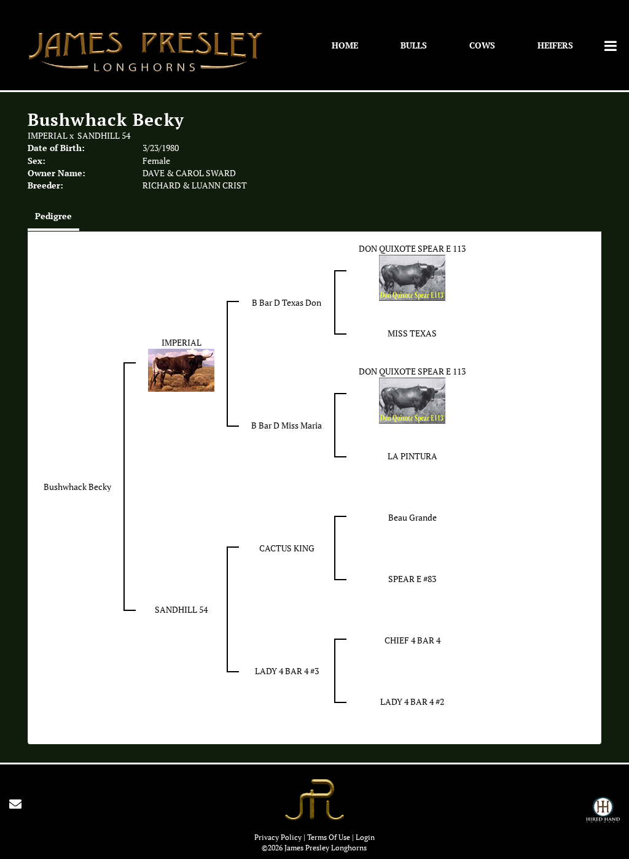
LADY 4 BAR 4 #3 (287, 671)
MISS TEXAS (412, 333)
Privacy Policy (278, 837)
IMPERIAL (48, 135)
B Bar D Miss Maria (286, 425)
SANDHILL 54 (103, 135)
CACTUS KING (286, 548)
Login (365, 837)
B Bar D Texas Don (286, 302)
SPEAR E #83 (412, 579)
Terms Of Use (328, 837)
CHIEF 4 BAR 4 (412, 640)
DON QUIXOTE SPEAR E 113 (412, 248)
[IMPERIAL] (181, 369)
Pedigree (53, 216)
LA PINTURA (412, 456)
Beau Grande (412, 517)
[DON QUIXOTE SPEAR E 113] (412, 276)
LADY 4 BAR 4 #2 (412, 701)
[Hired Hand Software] (603, 815)
